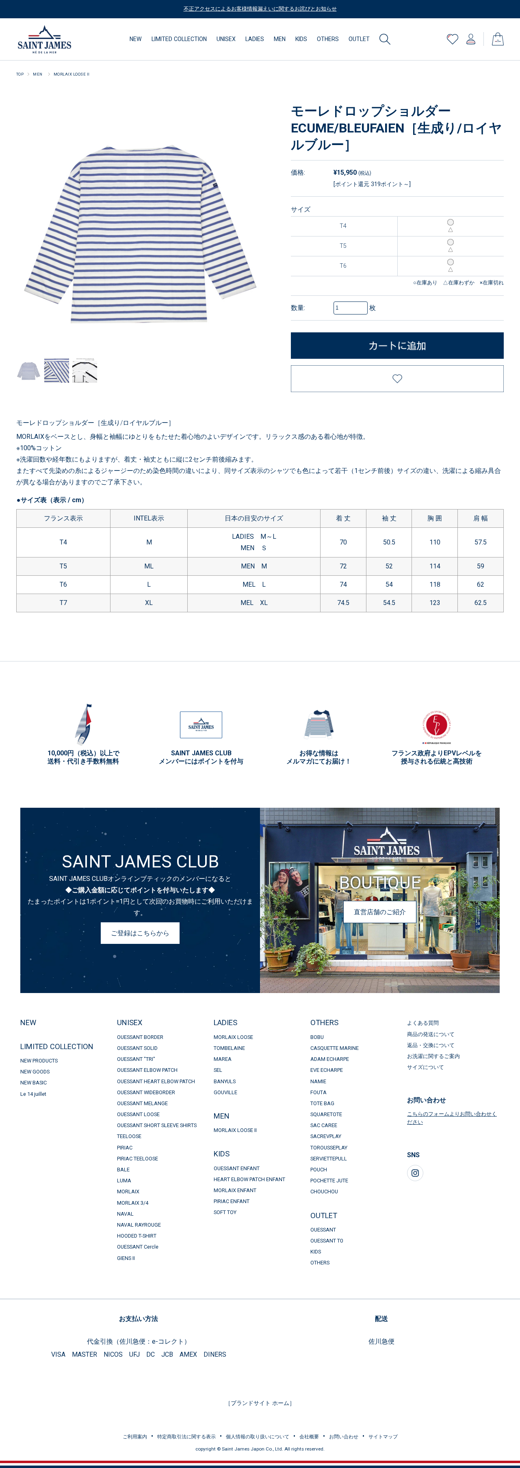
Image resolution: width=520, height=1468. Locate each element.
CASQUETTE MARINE (334, 1048)
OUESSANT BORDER (140, 1037)
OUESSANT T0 (326, 1241)
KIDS (301, 39)
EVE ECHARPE (326, 1070)
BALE (123, 1170)
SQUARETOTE (326, 1114)
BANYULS (225, 1081)
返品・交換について (431, 1045)
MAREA (223, 1059)
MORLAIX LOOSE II (72, 74)
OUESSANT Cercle (137, 1247)
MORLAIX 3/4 (132, 1203)
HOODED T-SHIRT (136, 1236)
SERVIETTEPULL (328, 1159)
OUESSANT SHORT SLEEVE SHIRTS (157, 1125)
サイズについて (425, 1067)
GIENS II (126, 1258)
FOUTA (318, 1092)
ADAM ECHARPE (329, 1059)
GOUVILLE (225, 1092)
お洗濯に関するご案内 (433, 1056)
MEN (280, 39)
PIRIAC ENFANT (231, 1201)
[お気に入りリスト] (452, 37)
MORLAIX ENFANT (235, 1190)
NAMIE (318, 1081)
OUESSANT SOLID (137, 1048)
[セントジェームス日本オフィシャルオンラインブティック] (44, 28)
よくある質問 (423, 1023)
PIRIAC (124, 1148)
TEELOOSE (129, 1136)
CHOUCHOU (324, 1191)
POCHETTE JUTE (329, 1180)
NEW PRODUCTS (39, 1061)
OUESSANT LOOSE (138, 1114)
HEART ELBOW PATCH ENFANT (249, 1179)
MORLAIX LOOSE (233, 1037)
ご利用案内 (135, 1437)
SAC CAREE (323, 1125)
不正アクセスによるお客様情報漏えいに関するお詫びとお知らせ (260, 9)
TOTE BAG (322, 1103)
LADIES (254, 39)
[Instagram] (415, 1173)
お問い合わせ (343, 1437)
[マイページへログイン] (470, 37)
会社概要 (309, 1437)
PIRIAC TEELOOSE (137, 1159)
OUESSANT (323, 1230)
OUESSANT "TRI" (136, 1059)
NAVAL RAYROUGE (139, 1225)
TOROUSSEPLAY (328, 1148)
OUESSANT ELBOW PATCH (147, 1070)
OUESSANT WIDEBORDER (146, 1092)
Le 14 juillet (33, 1094)
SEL (218, 1070)
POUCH (318, 1170)
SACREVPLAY (325, 1136)
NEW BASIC (33, 1083)
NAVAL (125, 1214)
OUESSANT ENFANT (237, 1168)
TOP (20, 74)
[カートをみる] (498, 35)
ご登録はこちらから (140, 933)
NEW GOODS (35, 1072)
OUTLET (359, 39)
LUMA (124, 1180)
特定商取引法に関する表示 (186, 1437)
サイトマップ (383, 1437)
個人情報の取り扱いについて (257, 1437)
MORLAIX (128, 1191)
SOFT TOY (228, 1212)
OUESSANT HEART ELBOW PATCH (156, 1081)
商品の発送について (431, 1034)
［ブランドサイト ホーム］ (260, 1403)
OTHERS (328, 39)
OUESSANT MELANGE (142, 1103)
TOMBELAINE (229, 1048)
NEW (136, 39)
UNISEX (226, 39)
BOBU (317, 1037)
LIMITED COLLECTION (179, 39)
